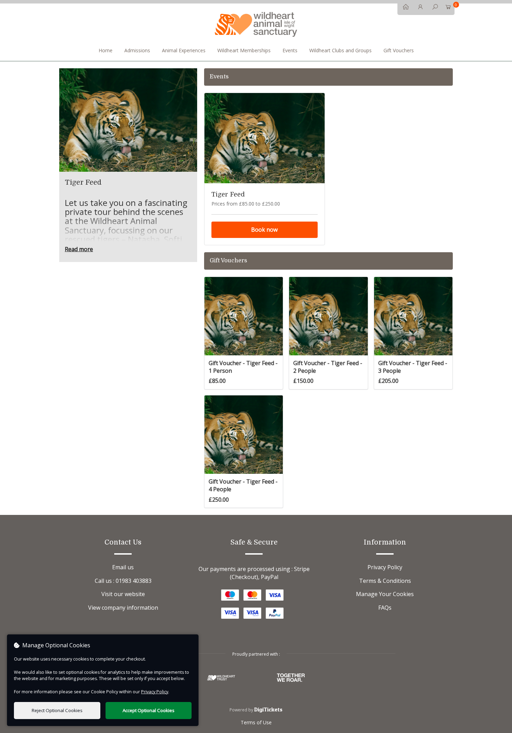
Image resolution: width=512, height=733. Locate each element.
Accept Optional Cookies (148, 710)
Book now (264, 229)
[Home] (404, 8)
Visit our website (123, 594)
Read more (79, 249)
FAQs (384, 607)
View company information (123, 607)
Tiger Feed (228, 194)
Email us (123, 567)
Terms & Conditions (385, 581)
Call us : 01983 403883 (123, 581)
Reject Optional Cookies (57, 710)
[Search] (433, 8)
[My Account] (418, 8)
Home (106, 50)
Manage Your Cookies (385, 594)
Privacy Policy (384, 567)
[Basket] (448, 8)
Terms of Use (256, 722)
